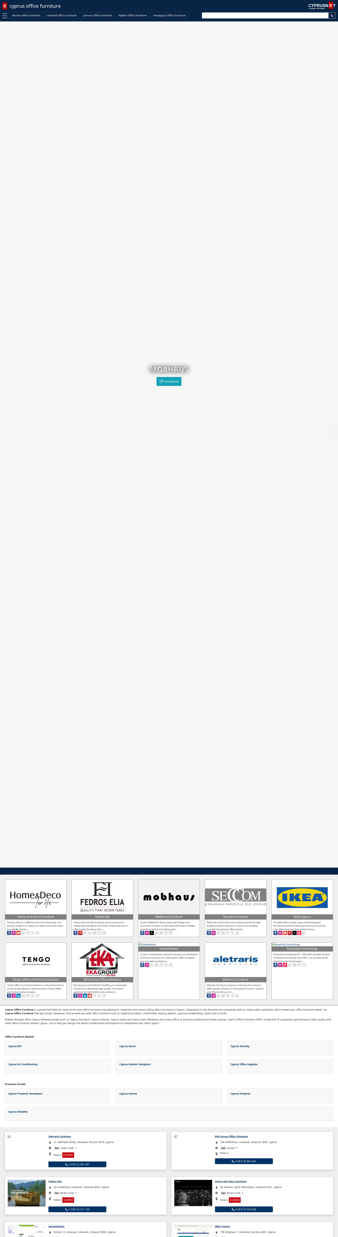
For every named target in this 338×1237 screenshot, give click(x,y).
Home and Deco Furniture (230, 1181)
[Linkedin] (23, 933)
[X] (33, 933)
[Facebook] (9, 933)
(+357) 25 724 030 (245, 1209)
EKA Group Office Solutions (231, 1136)
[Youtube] (18, 933)
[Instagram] (14, 933)
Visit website (171, 381)
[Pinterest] (28, 933)
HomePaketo (56, 1226)
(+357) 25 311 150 (78, 1209)
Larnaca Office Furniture (97, 15)
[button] (163, 864)
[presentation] (6, 447)
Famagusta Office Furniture (169, 15)
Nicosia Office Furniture (26, 15)
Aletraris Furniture (59, 1136)
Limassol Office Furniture (62, 15)
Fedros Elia (55, 1181)
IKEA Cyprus (222, 1226)
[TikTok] (37, 933)
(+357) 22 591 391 (78, 1164)
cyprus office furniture (35, 5)
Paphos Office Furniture (132, 15)
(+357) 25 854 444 (245, 1161)
